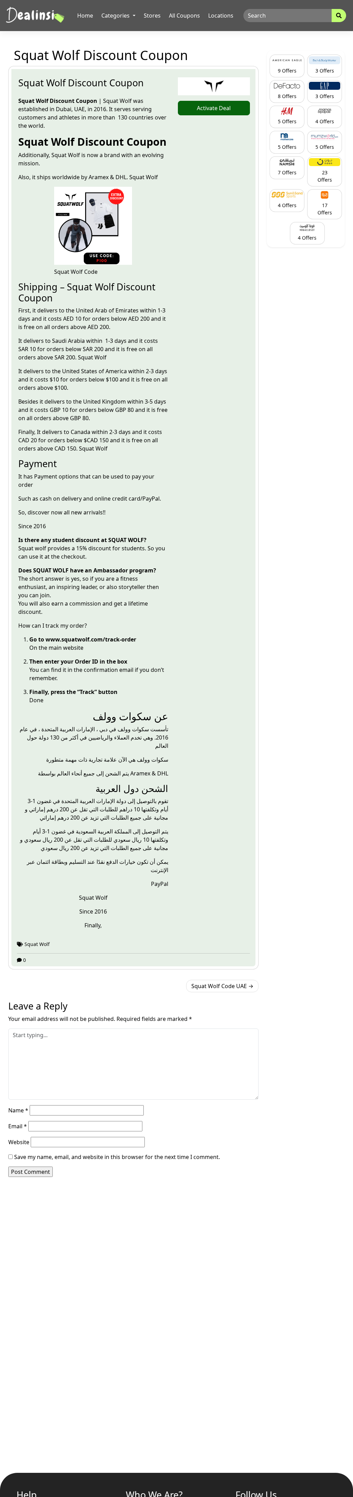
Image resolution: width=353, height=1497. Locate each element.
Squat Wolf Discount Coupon (81, 82)
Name (18, 1110)
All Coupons (184, 15)
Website (18, 1142)
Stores (152, 15)
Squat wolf (33, 548)
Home (85, 15)
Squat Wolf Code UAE (219, 986)
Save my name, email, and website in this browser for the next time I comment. (117, 1157)
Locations (220, 15)
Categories (116, 15)
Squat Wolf (65, 155)
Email (17, 1126)
